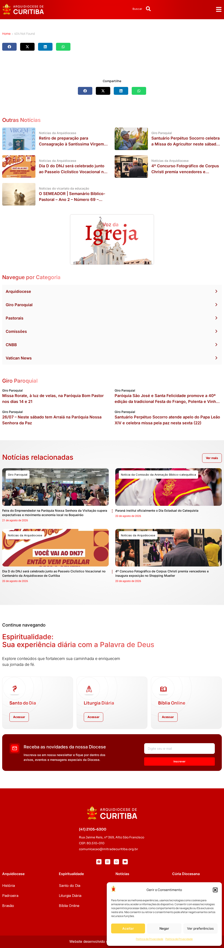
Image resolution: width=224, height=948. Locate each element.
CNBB (11, 344)
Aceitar (128, 928)
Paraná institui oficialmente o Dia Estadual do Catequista (156, 510)
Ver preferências (200, 928)
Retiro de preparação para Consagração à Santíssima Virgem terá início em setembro (71, 144)
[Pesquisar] (148, 8)
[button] (215, 890)
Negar (164, 928)
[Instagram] (107, 861)
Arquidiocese (18, 291)
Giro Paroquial (19, 304)
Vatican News (19, 358)
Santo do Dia (69, 885)
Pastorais (14, 318)
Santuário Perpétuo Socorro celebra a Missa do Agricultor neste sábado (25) (185, 144)
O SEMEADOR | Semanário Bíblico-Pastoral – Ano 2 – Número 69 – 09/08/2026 (72, 199)
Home (6, 33)
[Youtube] (125, 861)
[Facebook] (99, 861)
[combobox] (126, 8)
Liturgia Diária (70, 895)
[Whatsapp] (116, 861)
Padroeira (10, 895)
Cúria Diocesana (186, 874)
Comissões (16, 331)
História (8, 885)
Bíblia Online (69, 905)
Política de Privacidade (149, 939)
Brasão (8, 905)
